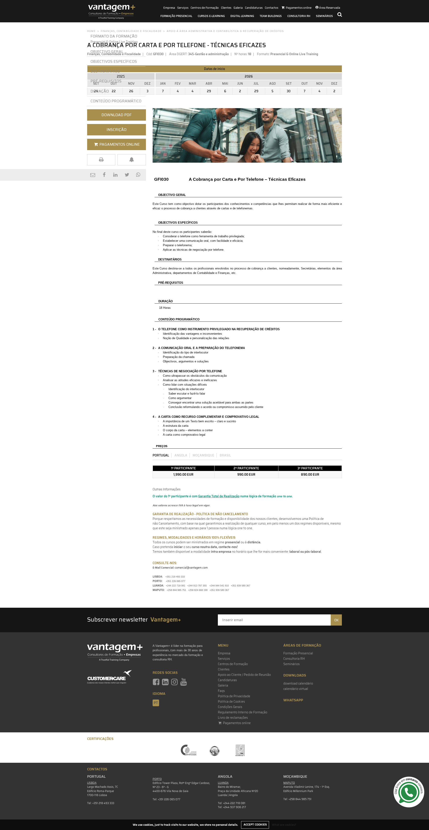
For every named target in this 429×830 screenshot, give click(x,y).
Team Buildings (271, 16)
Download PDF (116, 115)
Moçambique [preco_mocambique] (203, 455)
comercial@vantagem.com (191, 567)
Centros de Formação (205, 7)
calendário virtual (295, 688)
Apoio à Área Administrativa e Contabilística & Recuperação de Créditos (225, 31)
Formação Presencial (176, 16)
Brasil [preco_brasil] (225, 455)
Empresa (169, 7)
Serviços (182, 7)
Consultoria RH (298, 16)
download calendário (298, 683)
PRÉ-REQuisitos (106, 81)
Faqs (221, 690)
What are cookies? (284, 824)
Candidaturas (254, 7)
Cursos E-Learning (211, 16)
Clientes (226, 7)
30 (288, 91)
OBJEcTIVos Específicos (113, 61)
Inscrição (116, 129)
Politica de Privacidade (234, 696)
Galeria (238, 7)
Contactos (271, 7)
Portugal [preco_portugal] (161, 455)
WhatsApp (293, 700)
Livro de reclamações (233, 717)
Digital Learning (242, 16)
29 (209, 91)
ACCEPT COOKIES (255, 824)
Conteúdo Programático (115, 101)
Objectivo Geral (106, 52)
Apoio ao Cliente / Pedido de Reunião (244, 674)
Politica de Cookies (231, 701)
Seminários (324, 16)
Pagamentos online (236, 723)
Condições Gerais (230, 706)
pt (156, 703)
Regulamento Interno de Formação (242, 712)
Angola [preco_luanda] (181, 455)
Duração (100, 91)
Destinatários (105, 71)
